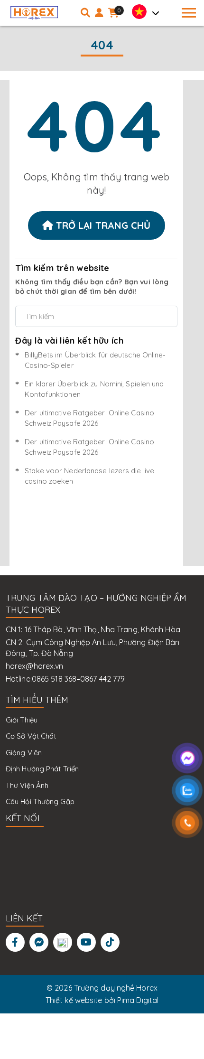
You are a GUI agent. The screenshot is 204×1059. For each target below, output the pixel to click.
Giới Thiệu (21, 719)
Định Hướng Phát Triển (42, 768)
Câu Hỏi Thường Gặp (40, 801)
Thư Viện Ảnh (27, 785)
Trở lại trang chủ (102, 225)
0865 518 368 (54, 679)
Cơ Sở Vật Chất (31, 735)
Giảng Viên (24, 752)
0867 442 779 (102, 679)
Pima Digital (137, 1000)
